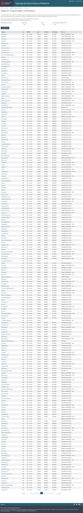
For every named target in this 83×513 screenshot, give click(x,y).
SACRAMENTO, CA (4, 386)
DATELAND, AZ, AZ (5, 324)
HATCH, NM (3, 109)
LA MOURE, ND (4, 118)
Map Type (24, 22)
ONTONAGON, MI (4, 139)
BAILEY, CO (3, 189)
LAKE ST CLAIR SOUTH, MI (6, 473)
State (42, 22)
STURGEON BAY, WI (5, 50)
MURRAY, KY (3, 134)
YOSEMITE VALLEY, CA (5, 416)
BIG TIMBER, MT (4, 306)
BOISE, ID (3, 75)
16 (44, 493)
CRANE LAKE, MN (4, 89)
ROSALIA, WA (3, 38)
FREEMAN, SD (3, 102)
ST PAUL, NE (3, 400)
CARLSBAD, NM (4, 201)
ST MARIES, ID (4, 162)
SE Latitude (46, 31)
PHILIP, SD (3, 263)
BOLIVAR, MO (4, 308)
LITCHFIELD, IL (4, 123)
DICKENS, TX (3, 93)
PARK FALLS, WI (4, 375)
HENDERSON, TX (4, 464)
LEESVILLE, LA (3, 476)
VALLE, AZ (3, 290)
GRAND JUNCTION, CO (5, 226)
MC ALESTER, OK (4, 128)
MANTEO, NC (3, 480)
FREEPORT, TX (4, 336)
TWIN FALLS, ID (4, 173)
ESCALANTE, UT (4, 331)
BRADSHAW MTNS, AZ (5, 196)
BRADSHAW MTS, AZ (5, 430)
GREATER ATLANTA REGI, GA (6, 107)
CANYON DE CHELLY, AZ (5, 79)
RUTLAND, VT (4, 153)
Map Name (3, 31)
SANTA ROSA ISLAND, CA (6, 276)
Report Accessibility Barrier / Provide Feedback (26, 510)
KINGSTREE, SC (4, 237)
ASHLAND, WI (4, 68)
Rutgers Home (72, 1)
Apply (3, 28)
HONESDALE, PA (4, 345)
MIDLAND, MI (3, 130)
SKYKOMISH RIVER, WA (5, 398)
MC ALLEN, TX (4, 361)
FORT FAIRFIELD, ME (5, 221)
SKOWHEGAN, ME (4, 393)
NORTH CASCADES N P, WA (6, 370)
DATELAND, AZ (4, 91)
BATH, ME (3, 304)
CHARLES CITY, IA (4, 203)
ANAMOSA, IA (4, 187)
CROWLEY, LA (4, 443)
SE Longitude (54, 31)
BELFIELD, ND (3, 192)
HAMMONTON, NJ (4, 462)
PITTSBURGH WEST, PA (6, 144)
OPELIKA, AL (3, 372)
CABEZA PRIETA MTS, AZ (6, 199)
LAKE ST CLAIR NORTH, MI (6, 240)
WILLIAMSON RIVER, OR (6, 180)
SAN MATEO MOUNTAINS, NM (7, 389)
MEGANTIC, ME (4, 482)
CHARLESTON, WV (4, 437)
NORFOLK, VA (4, 137)
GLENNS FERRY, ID (4, 105)
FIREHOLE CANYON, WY (5, 100)
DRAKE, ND (3, 448)
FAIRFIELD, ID (3, 219)
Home (2, 8)
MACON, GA (3, 125)
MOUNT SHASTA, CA (5, 253)
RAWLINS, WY (4, 148)
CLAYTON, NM (4, 439)
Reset (7, 28)
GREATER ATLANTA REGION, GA (7, 340)
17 (46, 493)
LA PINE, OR (3, 352)
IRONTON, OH (4, 347)
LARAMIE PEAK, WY (5, 354)
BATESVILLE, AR (4, 70)
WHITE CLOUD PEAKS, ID (6, 61)
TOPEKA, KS (3, 166)
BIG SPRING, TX (4, 73)
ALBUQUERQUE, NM (5, 66)
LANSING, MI (3, 121)
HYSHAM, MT (4, 466)
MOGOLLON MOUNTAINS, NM (7, 251)
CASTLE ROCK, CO (4, 82)
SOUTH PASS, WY (4, 281)
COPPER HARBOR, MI (5, 208)
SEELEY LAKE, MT (4, 157)
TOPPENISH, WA (4, 171)
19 (52, 493)
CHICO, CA (3, 84)
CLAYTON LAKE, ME (5, 205)
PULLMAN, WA (4, 34)
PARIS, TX (3, 141)
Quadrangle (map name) (6, 22)
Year (23, 31)
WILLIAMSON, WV (4, 414)
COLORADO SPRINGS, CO (6, 86)
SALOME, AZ (3, 41)
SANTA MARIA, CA (4, 43)
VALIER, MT (3, 57)
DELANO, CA (3, 212)
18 (49, 493)
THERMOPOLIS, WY (5, 52)
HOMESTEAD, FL (4, 112)
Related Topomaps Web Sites (16, 8)
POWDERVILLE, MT (5, 146)
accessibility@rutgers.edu (5, 510)
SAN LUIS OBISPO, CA (5, 155)
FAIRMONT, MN (4, 453)
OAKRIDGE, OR (4, 258)
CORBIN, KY (3, 441)
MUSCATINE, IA (4, 368)
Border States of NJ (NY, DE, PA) (60, 22)
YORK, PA (3, 182)
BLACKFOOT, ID (4, 427)
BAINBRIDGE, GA (4, 423)
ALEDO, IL (3, 299)
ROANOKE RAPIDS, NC (5, 384)
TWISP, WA (3, 407)
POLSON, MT (3, 265)
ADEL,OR (3, 418)
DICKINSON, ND (4, 327)
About (7, 8)
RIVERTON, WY (4, 150)
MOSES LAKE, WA (4, 132)
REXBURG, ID (3, 36)
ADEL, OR (3, 185)
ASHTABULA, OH (4, 302)
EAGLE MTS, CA (4, 329)
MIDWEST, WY (4, 363)
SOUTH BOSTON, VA (5, 47)
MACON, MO (3, 359)
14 (38, 493)
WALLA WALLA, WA (5, 59)
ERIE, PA (2, 98)
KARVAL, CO (3, 116)
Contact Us (26, 8)
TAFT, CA (3, 164)
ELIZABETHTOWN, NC (5, 217)
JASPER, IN (3, 235)
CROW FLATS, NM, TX (5, 210)
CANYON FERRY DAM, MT (6, 313)
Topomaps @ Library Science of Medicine (32, 3)
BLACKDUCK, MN (4, 194)
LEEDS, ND (3, 242)
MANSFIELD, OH (4, 247)
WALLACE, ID (3, 292)
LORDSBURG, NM (4, 244)
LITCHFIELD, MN (4, 356)
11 (31, 493)
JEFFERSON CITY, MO (5, 469)
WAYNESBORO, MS (5, 178)
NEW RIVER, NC (4, 489)
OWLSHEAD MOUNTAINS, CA (7, 260)
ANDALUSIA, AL (4, 421)
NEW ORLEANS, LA (4, 256)
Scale (38, 31)
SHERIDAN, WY (4, 45)
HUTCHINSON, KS (4, 233)
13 (36, 493)
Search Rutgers (79, 1)
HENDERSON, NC (4, 231)
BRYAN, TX (3, 311)
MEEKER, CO (3, 249)
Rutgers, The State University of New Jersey (12, 507)
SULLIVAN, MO (4, 283)
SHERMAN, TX (4, 279)
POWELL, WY (3, 379)
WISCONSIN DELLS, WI (5, 63)
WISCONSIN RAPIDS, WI (6, 297)
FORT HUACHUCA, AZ (5, 455)
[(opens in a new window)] (74, 504)
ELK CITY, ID (3, 450)
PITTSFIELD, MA (4, 377)
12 (33, 493)
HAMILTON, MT (4, 228)
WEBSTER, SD (4, 411)
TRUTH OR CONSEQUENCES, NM (7, 54)
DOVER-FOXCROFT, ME (5, 215)
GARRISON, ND (4, 224)
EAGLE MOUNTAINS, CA (5, 95)
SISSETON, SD (4, 160)
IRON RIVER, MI (4, 114)
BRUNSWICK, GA (4, 77)
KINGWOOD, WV (4, 471)
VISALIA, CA (3, 176)
